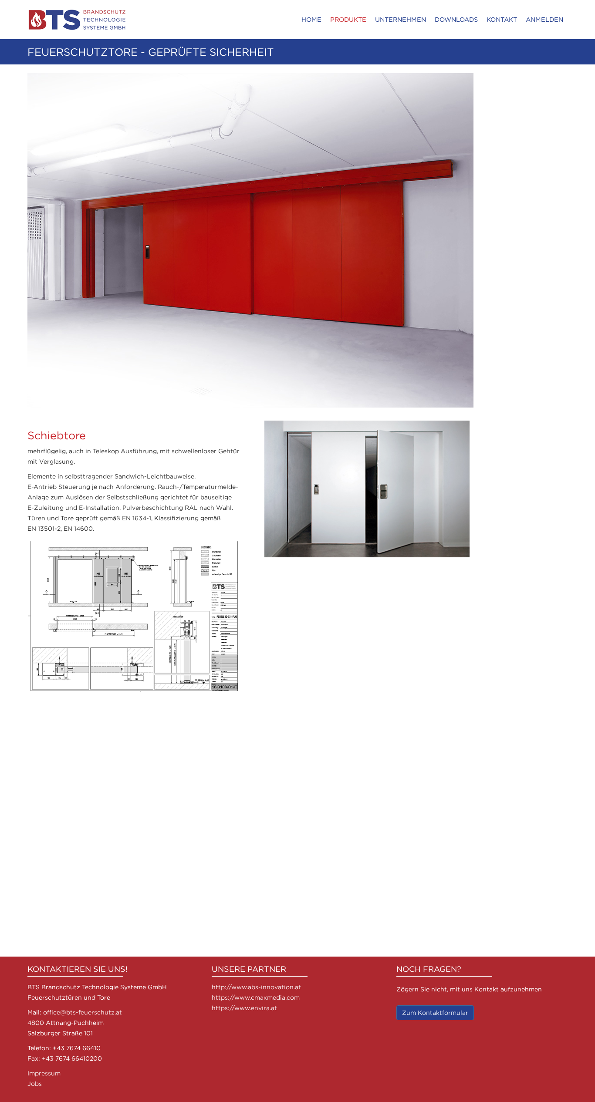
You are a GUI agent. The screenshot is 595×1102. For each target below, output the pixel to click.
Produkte (348, 19)
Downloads (456, 19)
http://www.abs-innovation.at (256, 987)
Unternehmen (400, 19)
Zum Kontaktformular (435, 1012)
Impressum (44, 1073)
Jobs (34, 1083)
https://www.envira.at (244, 1007)
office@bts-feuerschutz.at (82, 1012)
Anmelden (544, 19)
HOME (311, 19)
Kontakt (502, 19)
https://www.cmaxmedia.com (256, 997)
